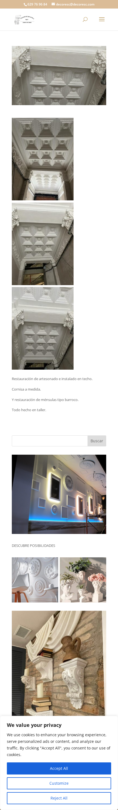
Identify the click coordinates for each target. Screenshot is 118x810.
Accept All (59, 768)
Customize (59, 783)
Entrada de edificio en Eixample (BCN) (50, 116)
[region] (59, 763)
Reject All (59, 798)
